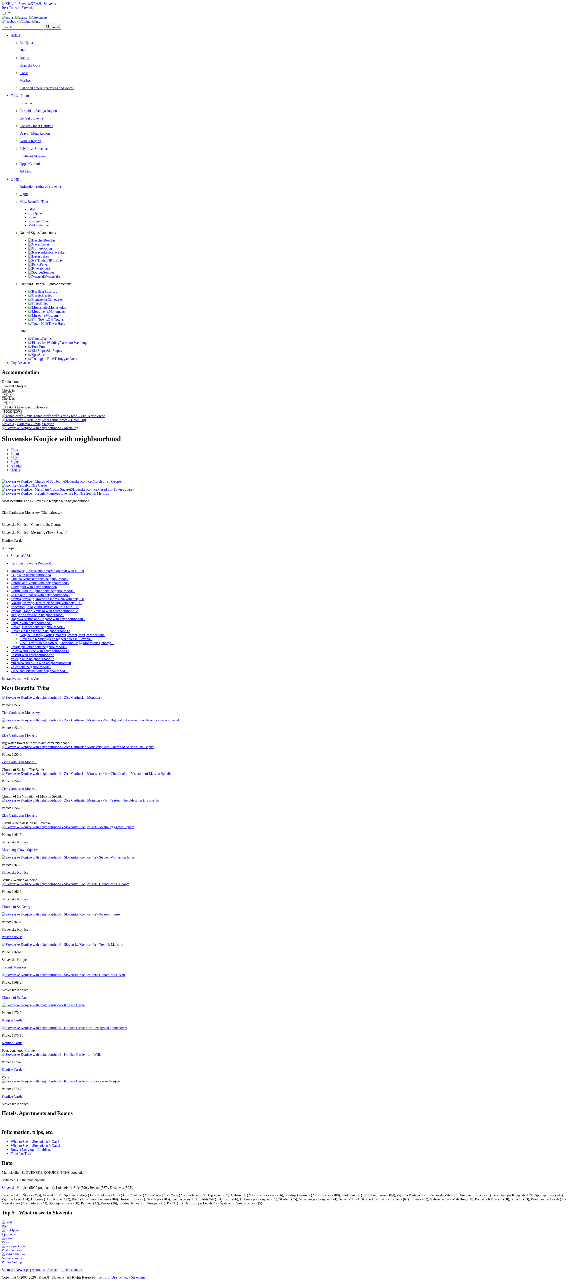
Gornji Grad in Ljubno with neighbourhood (43, 591)
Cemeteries (55, 299)
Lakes (44, 256)
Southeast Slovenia (33, 156)
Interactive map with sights (20, 678)
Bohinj (24, 58)
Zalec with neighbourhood (31, 667)
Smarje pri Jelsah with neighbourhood (39, 647)
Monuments (57, 311)
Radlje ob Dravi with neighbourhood (37, 615)
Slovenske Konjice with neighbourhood (40, 631)
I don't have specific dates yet (27, 407)
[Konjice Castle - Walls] (51, 1054)
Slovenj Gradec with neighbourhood (38, 627)
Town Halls (56, 323)
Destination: (10, 382)
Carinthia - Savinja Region (38, 111)
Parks (44, 264)
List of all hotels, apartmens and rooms (47, 88)
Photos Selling (12, 1262)
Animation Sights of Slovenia (40, 186)
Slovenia (26, 103)
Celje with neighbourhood (31, 575)
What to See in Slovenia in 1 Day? (35, 1141)
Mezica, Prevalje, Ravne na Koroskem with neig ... (47, 599)
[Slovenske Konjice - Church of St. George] (65, 884)
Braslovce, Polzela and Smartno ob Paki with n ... (47, 571)
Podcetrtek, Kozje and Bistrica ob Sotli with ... (45, 607)
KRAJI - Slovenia (43, 4)
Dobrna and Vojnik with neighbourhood (40, 583)
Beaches (50, 240)
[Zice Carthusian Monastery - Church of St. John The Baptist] (78, 747)
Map (14, 458)
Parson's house (12, 937)
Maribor (25, 80)
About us (38, 1270)
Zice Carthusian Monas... (19, 735)
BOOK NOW (12, 411)
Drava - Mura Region (35, 133)
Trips (14, 450)
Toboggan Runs (65, 359)
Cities (44, 303)
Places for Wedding (73, 343)
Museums (52, 315)
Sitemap (7, 1270)
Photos (15, 454)
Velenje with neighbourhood (32, 659)
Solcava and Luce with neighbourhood (40, 651)
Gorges (47, 248)
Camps (47, 339)
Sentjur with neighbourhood (31, 623)
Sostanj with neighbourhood (32, 655)
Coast (24, 73)
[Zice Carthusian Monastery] (52, 697)
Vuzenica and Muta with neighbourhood (41, 663)
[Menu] (9, 13)
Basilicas (50, 291)
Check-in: (9, 390)
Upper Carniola (30, 164)
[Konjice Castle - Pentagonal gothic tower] (64, 1028)
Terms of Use (107, 1277)
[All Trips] (3, 517)
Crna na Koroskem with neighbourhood (39, 579)
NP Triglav (55, 260)
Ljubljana (26, 43)
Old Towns (56, 319)
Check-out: (9, 398)
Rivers (45, 268)
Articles (52, 1270)
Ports (42, 347)
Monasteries (57, 307)
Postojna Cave (38, 221)
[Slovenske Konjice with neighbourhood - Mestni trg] (40, 428)
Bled (23, 50)
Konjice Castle (30, 635)
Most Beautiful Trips (34, 201)
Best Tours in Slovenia (18, 8)
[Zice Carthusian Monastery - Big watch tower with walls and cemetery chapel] (90, 720)
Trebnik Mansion (14, 967)
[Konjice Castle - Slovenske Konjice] (61, 1081)
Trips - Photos (20, 95)
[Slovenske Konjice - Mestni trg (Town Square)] (68, 827)
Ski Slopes (54, 351)
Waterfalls (53, 276)
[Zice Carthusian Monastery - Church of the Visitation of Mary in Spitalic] (86, 773)
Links (64, 1270)
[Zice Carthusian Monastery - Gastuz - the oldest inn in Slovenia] (80, 800)
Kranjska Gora (30, 65)
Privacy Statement (132, 1277)
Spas (42, 355)
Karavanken (57, 252)
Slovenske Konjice (56, 639)
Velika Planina (38, 225)
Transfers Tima (21, 1153)
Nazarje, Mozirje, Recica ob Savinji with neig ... (46, 603)
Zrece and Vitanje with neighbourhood (39, 671)
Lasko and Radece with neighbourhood (40, 595)
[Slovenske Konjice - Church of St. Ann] (63, 975)
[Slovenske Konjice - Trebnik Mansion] (62, 944)
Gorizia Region (30, 141)
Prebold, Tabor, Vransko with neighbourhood (44, 611)
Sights (15, 179)
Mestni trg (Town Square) (20, 850)
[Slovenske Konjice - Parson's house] (61, 914)
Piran (32, 217)
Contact (76, 1270)
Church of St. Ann (15, 997)
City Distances (21, 363)
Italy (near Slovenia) (34, 148)
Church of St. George (17, 907)
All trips (25, 171)
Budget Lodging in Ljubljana (31, 1149)
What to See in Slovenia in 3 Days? (35, 1145)
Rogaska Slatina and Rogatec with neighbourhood (48, 619)
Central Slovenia (31, 118)
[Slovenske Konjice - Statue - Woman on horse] (68, 857)
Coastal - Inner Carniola (36, 126)
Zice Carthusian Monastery (21, 713)
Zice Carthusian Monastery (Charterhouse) (66, 643)
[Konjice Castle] (43, 1005)
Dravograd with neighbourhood (34, 587)
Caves (45, 244)
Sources (48, 272)
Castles (47, 295)
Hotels (15, 35)
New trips (22, 1270)
